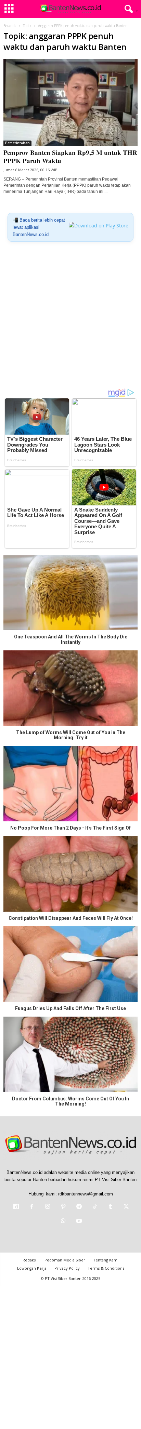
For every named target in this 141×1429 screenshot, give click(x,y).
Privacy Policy (67, 1268)
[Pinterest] (63, 1207)
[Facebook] (32, 1207)
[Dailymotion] (16, 1207)
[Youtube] (78, 1221)
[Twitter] (125, 1207)
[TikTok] (95, 1207)
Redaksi (30, 1259)
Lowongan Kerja (32, 1268)
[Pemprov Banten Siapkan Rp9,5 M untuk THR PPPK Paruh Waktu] (70, 102)
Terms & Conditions (106, 1268)
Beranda (9, 25)
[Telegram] (79, 1207)
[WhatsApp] (63, 1221)
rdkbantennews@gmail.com (85, 1193)
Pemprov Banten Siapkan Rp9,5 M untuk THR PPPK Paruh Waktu (70, 156)
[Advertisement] (70, 317)
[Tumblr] (110, 1207)
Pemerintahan (17, 143)
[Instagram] (47, 1207)
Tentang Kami (105, 1259)
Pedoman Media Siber (64, 1259)
